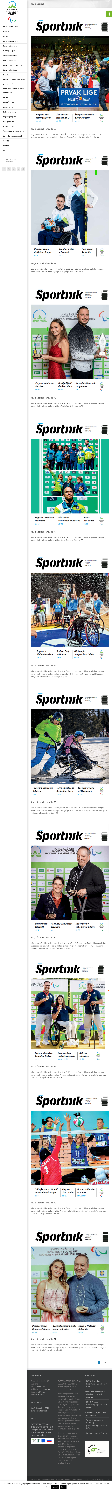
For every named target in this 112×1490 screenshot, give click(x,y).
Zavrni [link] (63, 1487)
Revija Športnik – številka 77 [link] (43, 531)
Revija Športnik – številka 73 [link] (43, 1066)
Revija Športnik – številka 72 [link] (43, 1202)
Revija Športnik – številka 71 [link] (43, 1339)
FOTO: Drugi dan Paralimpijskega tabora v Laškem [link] (96, 1384)
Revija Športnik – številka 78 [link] (43, 397)
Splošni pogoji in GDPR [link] (40, 1408)
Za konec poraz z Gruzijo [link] (96, 1433)
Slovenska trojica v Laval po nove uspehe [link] (96, 1413)
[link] (109, 14)
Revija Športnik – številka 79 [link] (43, 263)
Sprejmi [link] (55, 1487)
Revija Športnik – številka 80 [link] (43, 129)
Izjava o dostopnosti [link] (39, 1411)
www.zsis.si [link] (39, 1394)
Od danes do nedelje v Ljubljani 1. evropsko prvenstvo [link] (95, 1394)
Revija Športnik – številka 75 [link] (43, 802)
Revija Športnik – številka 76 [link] (43, 665)
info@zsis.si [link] (9, 161)
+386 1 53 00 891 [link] (43, 1386)
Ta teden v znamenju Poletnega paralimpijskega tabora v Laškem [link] (96, 1424)
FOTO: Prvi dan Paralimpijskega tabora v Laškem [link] (96, 1405)
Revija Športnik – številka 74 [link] (43, 937)
